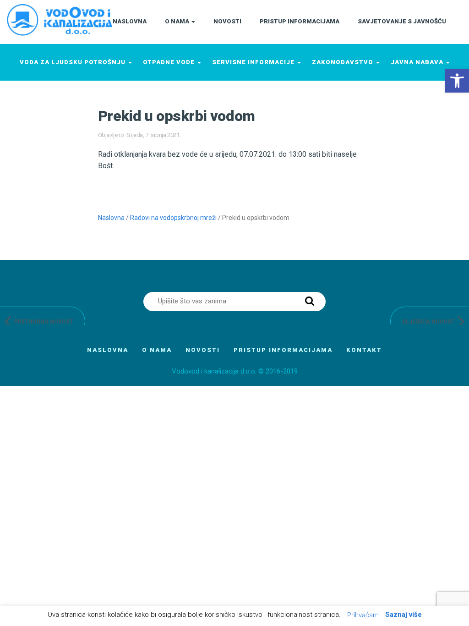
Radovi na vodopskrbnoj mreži (173, 217)
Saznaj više (403, 615)
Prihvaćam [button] (363, 615)
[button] (457, 81)
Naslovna (111, 217)
